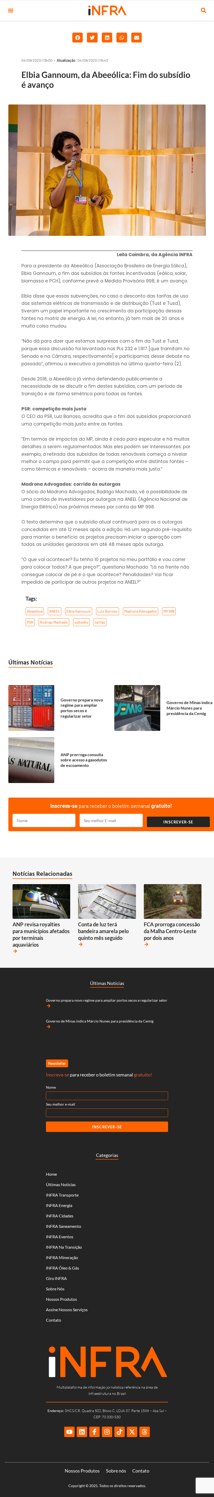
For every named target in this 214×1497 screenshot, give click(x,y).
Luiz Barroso (107, 611)
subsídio (81, 622)
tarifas (100, 622)
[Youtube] (69, 1432)
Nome (51, 1087)
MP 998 (168, 611)
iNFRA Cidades (59, 1215)
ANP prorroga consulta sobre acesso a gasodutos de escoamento (84, 760)
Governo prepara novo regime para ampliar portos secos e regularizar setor (82, 707)
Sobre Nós (55, 1288)
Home (51, 1174)
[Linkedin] (82, 1432)
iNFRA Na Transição (64, 1247)
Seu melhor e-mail (60, 1104)
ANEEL (54, 611)
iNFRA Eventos (59, 1236)
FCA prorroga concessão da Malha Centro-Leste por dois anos (172, 931)
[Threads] (144, 1432)
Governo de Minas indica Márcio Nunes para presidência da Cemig (189, 708)
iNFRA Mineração (62, 1257)
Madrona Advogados (140, 611)
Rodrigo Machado (54, 622)
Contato (53, 1319)
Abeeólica (35, 611)
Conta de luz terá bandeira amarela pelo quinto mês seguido (103, 931)
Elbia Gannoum (79, 611)
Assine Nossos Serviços (67, 1309)
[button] (10, 10)
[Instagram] (107, 1432)
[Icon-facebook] (94, 1432)
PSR (30, 622)
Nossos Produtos (61, 1299)
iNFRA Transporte (62, 1194)
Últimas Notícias (30, 662)
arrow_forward (15, 951)
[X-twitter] (132, 1432)
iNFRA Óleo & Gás (62, 1267)
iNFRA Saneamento (63, 1226)
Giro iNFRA (56, 1278)
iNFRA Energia (59, 1205)
